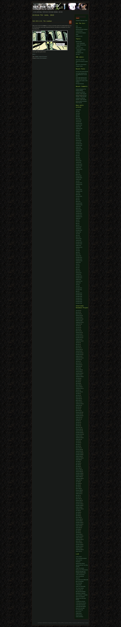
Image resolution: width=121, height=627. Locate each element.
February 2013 (78, 315)
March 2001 (78, 427)
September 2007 (79, 388)
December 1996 (79, 503)
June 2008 (78, 380)
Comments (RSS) (68, 622)
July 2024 (78, 152)
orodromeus (78, 92)
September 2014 (79, 260)
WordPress (55, 622)
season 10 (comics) (43, 56)
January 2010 (78, 364)
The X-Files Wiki (79, 583)
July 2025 (78, 131)
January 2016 (78, 240)
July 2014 (78, 264)
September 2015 (79, 247)
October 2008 (78, 374)
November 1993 (79, 546)
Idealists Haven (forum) (80, 563)
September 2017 (79, 216)
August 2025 (78, 130)
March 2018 (78, 208)
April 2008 (78, 383)
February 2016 (78, 238)
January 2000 (78, 451)
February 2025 (78, 140)
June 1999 (78, 463)
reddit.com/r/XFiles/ (79, 616)
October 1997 (78, 493)
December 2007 (79, 298)
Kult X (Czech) (78, 611)
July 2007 (78, 390)
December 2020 (79, 189)
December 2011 (79, 289)
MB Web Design (81, 622)
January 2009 (78, 371)
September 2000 (79, 437)
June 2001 (78, 422)
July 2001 (78, 420)
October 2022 (78, 179)
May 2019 (78, 199)
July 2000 (78, 441)
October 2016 (78, 232)
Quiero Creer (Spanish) (80, 596)
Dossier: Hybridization (81, 43)
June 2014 (78, 265)
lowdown (36, 56)
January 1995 (78, 534)
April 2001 (78, 425)
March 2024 (78, 159)
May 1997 (78, 495)
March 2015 (78, 254)
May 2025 (78, 135)
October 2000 (78, 436)
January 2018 (78, 211)
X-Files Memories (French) (81, 603)
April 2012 (78, 329)
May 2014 (78, 267)
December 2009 (79, 294)
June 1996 (78, 512)
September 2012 (79, 322)
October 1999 (78, 456)
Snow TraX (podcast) (80, 576)
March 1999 (78, 468)
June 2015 (78, 250)
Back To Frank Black (80, 581)
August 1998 (78, 480)
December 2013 (79, 276)
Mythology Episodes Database (81, 29)
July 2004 (78, 393)
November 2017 (79, 215)
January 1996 (78, 520)
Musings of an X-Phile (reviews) (82, 569)
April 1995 (78, 532)
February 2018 (78, 209)
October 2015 (78, 245)
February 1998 (78, 490)
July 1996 (78, 510)
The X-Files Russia (79, 609)
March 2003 (78, 400)
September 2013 (79, 281)
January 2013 (78, 317)
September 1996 (79, 508)
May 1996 (78, 514)
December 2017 (79, 213)
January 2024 (78, 162)
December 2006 (79, 299)
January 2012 (78, 334)
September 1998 (79, 478)
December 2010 (79, 293)
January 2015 (78, 255)
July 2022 (78, 181)
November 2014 (79, 259)
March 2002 (78, 410)
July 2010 (78, 361)
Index (77, 26)
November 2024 (79, 145)
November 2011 (79, 337)
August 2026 (78, 109)
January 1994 (78, 542)
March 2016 (78, 237)
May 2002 (78, 407)
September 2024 (79, 148)
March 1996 (78, 517)
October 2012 (78, 320)
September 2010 (79, 357)
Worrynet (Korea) (79, 615)
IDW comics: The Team (80, 59)
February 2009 (78, 369)
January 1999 (78, 471)
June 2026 (78, 113)
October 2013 (78, 279)
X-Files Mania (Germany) (80, 604)
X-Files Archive (79, 584)
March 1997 (78, 498)
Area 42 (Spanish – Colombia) (81, 594)
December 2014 (79, 257)
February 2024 (78, 160)
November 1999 (79, 454)
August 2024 (78, 150)
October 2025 (78, 126)
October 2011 (78, 339)
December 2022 (79, 177)
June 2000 (78, 442)
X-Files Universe (79, 560)
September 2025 (79, 128)
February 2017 (78, 226)
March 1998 (78, 488)
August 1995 (78, 527)
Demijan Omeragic (79, 89)
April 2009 (78, 368)
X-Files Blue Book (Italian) (81, 606)
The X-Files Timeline (80, 588)
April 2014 (78, 269)
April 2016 (78, 235)
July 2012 (78, 325)
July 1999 (78, 461)
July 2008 (78, 378)
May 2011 (78, 291)
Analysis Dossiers (79, 31)
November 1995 (79, 524)
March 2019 (78, 201)
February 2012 (78, 332)
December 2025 (79, 123)
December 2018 (79, 203)
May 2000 (78, 444)
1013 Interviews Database (81, 32)
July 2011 (77, 342)
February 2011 (78, 349)
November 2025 (79, 125)
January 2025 (78, 142)
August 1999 (78, 459)
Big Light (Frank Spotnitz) (80, 591)
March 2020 (78, 194)
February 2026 (78, 120)
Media (77, 34)
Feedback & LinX (79, 36)
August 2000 (78, 439)
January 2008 (78, 386)
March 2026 (78, 118)
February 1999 (78, 469)
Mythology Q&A (79, 41)
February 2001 (78, 429)
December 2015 (79, 242)
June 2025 (78, 133)
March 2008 (78, 385)
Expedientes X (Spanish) (80, 593)
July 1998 (78, 481)
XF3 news (78, 54)
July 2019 (78, 198)
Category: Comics (79, 66)
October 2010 (78, 356)
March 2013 (78, 313)
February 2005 (78, 391)
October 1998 (78, 476)
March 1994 (78, 541)
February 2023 (78, 176)
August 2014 (78, 262)
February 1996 (78, 519)
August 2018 (78, 206)
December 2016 (79, 230)
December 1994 (79, 536)
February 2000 (78, 449)
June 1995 (78, 529)
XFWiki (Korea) (79, 613)
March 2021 (78, 187)
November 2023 (79, 165)
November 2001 (79, 415)
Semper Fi (78, 578)
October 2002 (78, 402)
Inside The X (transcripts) (80, 586)
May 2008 (78, 381)
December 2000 (79, 432)
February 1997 (78, 500)
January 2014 (78, 274)
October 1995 (78, 525)
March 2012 (78, 330)
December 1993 (79, 544)
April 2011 (78, 346)
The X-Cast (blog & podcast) (81, 558)
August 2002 (78, 405)
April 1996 (78, 515)
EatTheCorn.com (40, 4)
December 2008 (79, 296)
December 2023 (79, 164)
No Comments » (43, 58)
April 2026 (78, 116)
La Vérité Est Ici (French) (80, 601)
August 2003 (78, 398)
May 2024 (78, 155)
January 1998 (78, 491)
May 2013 (78, 312)
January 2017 (78, 228)
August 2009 (78, 366)
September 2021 (79, 184)
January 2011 (78, 351)
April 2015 (78, 252)
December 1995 (79, 522)
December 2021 (79, 182)
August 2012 (78, 324)
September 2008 (79, 376)
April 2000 (78, 446)
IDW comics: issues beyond (81, 64)
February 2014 (78, 272)
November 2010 (79, 354)
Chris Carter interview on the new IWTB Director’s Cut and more (81, 74)
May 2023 (78, 172)
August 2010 (78, 359)
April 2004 (78, 395)
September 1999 (79, 458)
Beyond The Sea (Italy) (80, 608)
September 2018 (79, 204)
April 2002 (78, 408)
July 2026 (78, 111)
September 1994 (79, 539)
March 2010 (78, 363)
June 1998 (78, 483)
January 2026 (78, 121)
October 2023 (78, 167)
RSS (86, 20)
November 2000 (79, 434)
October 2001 (78, 417)
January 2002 (78, 413)
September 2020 (79, 191)
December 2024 (79, 143)
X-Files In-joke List (79, 589)
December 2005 (79, 301)
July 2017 (78, 220)
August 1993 (78, 551)
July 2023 (78, 170)
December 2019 (79, 196)
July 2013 (78, 284)
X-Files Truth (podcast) (80, 574)
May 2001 (78, 424)
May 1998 (78, 485)
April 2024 (78, 157)
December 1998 (79, 473)
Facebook (78, 20)
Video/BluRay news (79, 52)
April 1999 (78, 466)
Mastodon (83, 20)
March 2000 (78, 447)
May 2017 (78, 223)
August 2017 (78, 218)
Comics (38, 58)
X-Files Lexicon (79, 556)
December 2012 (79, 287)
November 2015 (79, 243)
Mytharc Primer (79, 27)
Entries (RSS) (61, 622)
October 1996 (78, 507)
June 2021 (78, 186)
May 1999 (78, 464)
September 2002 (79, 403)
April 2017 (78, 225)
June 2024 (78, 153)
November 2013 (79, 277)
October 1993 (78, 547)
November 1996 (79, 505)
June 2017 (78, 221)
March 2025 (78, 138)
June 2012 (78, 327)
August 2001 (78, 419)
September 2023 (79, 169)
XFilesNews (78, 561)
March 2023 (78, 174)
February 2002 (78, 412)
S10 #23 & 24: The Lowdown (42, 21)
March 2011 (78, 347)
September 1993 (79, 549)
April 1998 (78, 486)
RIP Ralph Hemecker (80, 83)
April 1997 (78, 497)
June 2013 (78, 286)
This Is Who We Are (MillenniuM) (82, 579)
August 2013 (78, 282)
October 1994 (78, 537)
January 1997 (78, 502)
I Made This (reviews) (80, 568)
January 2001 (78, 430)
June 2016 (78, 233)
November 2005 (79, 303)
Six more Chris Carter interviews (82, 71)
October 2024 (78, 147)
